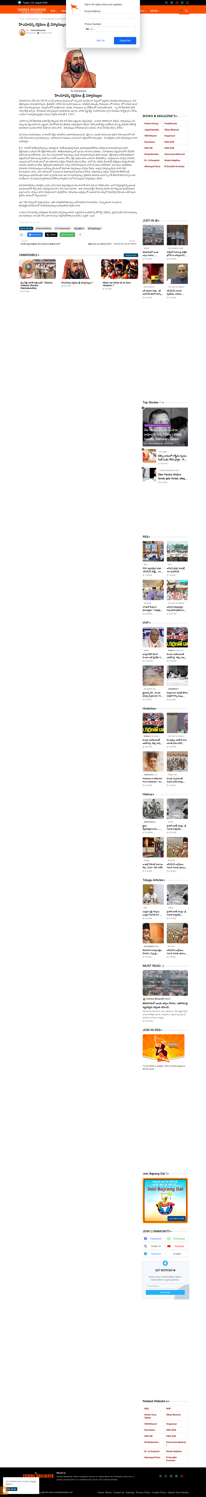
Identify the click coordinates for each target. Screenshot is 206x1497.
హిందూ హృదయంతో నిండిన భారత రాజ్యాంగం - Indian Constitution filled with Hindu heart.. (177, 780)
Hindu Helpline (172, 160)
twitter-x (156, 1246)
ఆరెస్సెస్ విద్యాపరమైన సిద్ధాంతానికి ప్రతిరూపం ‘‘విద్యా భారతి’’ (175, 608)
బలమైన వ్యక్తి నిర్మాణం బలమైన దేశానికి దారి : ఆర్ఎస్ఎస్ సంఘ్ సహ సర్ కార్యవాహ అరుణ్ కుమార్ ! (153, 913)
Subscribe (125, 40)
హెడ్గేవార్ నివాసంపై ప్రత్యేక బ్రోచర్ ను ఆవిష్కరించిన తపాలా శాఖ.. (177, 253)
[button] (181, 10)
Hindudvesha (151, 154)
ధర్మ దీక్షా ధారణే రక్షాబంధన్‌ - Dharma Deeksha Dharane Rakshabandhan (36, 285)
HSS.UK (148, 148)
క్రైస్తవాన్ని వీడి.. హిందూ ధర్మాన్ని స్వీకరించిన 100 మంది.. (152, 694)
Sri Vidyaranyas (62, 228)
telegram (155, 1253)
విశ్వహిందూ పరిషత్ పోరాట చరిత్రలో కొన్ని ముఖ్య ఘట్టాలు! (177, 694)
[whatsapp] (187, 3)
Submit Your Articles (178, 1492)
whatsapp (179, 1238)
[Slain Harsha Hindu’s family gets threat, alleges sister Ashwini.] (149, 474)
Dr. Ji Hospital (151, 160)
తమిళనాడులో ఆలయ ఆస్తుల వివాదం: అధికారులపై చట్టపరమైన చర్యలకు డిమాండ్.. (152, 253)
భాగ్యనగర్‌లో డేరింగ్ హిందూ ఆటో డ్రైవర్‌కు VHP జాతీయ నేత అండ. (153, 656)
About (108, 1492)
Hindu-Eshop (151, 123)
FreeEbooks (170, 123)
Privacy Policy (143, 1492)
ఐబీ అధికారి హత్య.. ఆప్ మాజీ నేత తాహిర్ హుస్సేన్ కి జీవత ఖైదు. (152, 292)
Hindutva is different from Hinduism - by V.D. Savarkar (152, 780)
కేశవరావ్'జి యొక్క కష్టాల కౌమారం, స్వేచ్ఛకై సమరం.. (152, 952)
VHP (168, 1408)
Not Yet (101, 40)
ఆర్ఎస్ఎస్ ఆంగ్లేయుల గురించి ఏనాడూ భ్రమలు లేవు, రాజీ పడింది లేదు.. (176, 866)
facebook (155, 1238)
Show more (131, 255)
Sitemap (130, 1492)
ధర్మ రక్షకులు (79, 228)
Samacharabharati (174, 154)
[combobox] (90, 29)
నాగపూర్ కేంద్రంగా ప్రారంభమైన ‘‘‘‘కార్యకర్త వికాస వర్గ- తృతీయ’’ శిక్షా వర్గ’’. (152, 608)
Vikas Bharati (171, 129)
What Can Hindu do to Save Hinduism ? (117, 284)
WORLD (140, 10)
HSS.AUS (169, 148)
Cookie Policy (159, 1492)
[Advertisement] (78, 324)
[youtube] (177, 3)
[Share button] (80, 234)
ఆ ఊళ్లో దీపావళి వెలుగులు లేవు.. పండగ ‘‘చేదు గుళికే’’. (153, 866)
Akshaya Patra (152, 166)
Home (21, 19)
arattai (177, 1253)
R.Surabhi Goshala (174, 166)
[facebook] (166, 3)
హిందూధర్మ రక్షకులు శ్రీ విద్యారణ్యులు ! (77, 282)
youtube (179, 1246)
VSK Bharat (150, 135)
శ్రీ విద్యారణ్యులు (33, 19)
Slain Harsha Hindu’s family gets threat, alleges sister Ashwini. (172, 476)
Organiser (169, 135)
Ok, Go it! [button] (12, 1489)
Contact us (118, 1492)
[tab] (54, 11)
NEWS (154, 10)
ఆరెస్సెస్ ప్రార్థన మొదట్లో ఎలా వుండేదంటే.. (176, 570)
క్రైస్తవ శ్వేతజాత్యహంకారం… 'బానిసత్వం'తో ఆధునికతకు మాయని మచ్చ (153, 827)
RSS (53, 10)
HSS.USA (169, 142)
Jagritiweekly (151, 129)
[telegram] (182, 3)
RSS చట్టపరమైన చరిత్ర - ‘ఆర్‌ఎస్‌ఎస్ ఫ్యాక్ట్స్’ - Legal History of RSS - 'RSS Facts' (153, 570)
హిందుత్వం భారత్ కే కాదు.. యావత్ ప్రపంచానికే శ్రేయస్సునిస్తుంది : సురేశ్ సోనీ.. (177, 741)
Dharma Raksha (43, 228)
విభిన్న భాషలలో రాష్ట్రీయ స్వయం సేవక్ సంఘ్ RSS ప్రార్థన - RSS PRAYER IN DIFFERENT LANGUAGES (172, 457)
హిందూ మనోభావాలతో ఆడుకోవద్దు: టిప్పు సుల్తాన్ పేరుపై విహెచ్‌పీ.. (176, 656)
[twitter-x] (172, 3)
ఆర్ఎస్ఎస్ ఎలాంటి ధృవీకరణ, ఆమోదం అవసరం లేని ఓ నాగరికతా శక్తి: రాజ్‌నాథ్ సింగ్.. (177, 292)
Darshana (149, 142)
